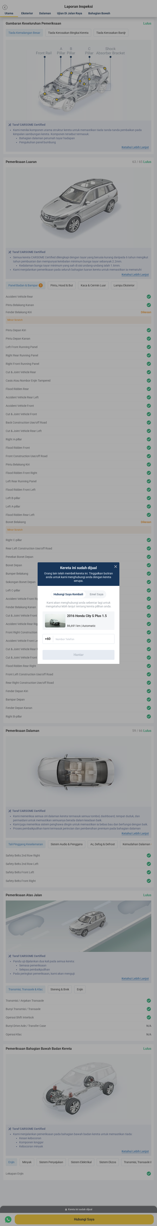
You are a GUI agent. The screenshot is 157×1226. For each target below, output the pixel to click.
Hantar (79, 655)
